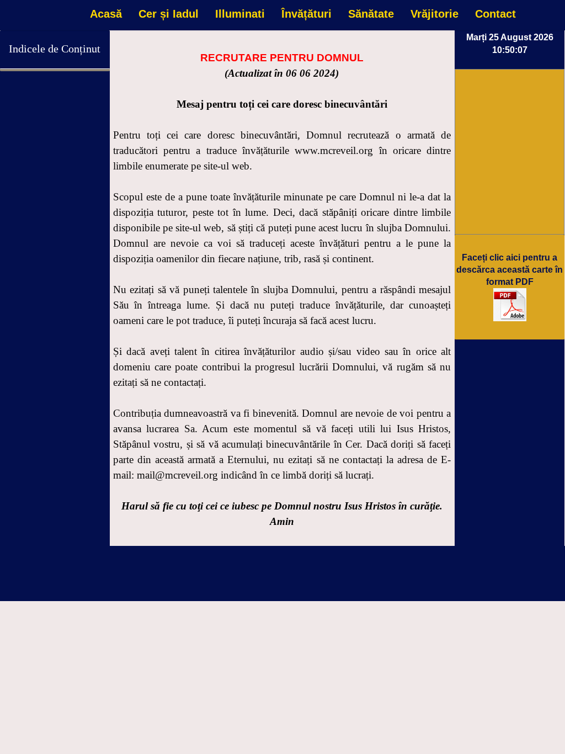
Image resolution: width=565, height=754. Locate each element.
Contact (495, 14)
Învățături (306, 14)
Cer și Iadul (168, 14)
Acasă (106, 14)
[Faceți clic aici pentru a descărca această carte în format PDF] (509, 318)
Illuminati (240, 14)
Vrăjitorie (435, 14)
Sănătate (371, 14)
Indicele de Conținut (54, 49)
